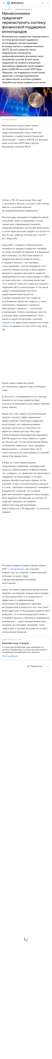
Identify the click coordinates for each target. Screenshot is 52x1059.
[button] (26, 102)
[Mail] (8, 3)
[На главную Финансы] (16, 3)
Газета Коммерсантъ (23, 9)
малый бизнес (17, 569)
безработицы (8, 322)
